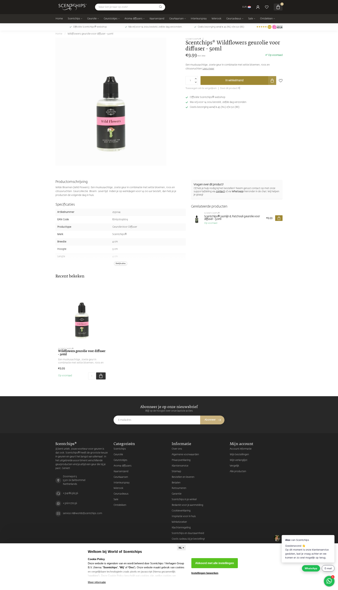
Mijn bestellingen (239, 454)
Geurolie (92, 18)
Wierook (216, 18)
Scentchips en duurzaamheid (188, 533)
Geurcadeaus (233, 18)
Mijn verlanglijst (238, 460)
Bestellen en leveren (183, 477)
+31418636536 (70, 493)
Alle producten (238, 471)
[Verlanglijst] (266, 7)
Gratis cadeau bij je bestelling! (188, 539)
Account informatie (241, 449)
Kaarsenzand (156, 18)
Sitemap (176, 471)
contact (220, 191)
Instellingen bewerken (204, 573)
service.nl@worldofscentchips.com (82, 513)
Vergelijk (234, 466)
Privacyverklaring (181, 460)
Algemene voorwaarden (185, 454)
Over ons (177, 449)
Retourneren (179, 488)
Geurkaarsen (176, 18)
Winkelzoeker (179, 522)
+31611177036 (70, 503)
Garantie (176, 494)
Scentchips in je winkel (184, 499)
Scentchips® (193, 39)
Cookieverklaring (181, 510)
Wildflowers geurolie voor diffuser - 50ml (90, 34)
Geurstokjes (110, 18)
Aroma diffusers (133, 18)
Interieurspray (199, 18)
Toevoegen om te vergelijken (201, 88)
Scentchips (74, 18)
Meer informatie (97, 582)
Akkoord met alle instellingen (214, 563)
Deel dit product (229, 88)
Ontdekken (266, 18)
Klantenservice (180, 466)
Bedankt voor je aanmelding (187, 505)
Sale (250, 18)
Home (59, 18)
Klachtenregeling (181, 527)
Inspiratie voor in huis (184, 516)
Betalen (176, 482)
